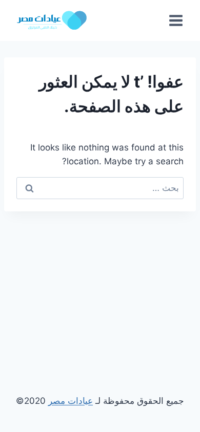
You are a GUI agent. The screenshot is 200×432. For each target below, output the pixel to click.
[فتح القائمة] (176, 20)
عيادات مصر (70, 401)
